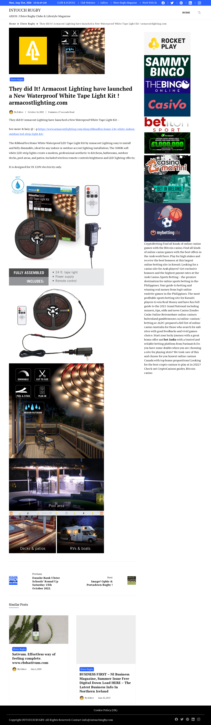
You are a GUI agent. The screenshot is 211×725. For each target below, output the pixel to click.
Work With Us (149, 2)
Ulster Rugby (17, 79)
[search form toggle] (199, 12)
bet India (170, 339)
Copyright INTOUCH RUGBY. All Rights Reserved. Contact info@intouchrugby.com (61, 720)
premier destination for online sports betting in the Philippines (171, 281)
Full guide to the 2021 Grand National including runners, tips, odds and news (172, 306)
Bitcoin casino (173, 248)
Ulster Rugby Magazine (125, 2)
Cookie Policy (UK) (105, 710)
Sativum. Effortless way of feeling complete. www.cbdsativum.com (33, 658)
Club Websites (88, 2)
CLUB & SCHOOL (66, 2)
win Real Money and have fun (175, 302)
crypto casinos (168, 364)
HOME (186, 12)
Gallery (104, 2)
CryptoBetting (153, 243)
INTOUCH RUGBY (25, 10)
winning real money (156, 289)
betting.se (150, 323)
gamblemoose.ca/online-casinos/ (179, 318)
